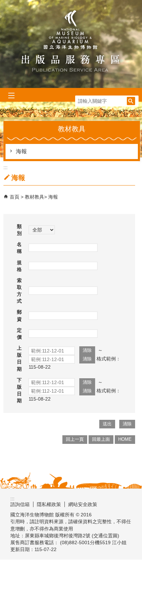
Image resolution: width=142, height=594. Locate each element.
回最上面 (101, 439)
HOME (125, 439)
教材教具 (34, 197)
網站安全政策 (82, 504)
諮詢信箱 (20, 504)
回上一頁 (75, 439)
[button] (131, 101)
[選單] (11, 95)
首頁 (14, 197)
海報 (21, 151)
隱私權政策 (49, 504)
